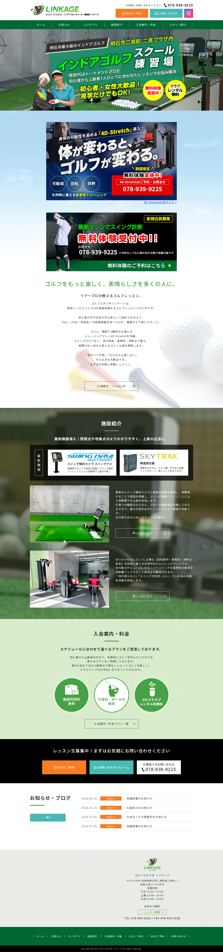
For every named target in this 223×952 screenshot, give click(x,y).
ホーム (41, 25)
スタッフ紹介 (177, 25)
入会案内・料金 (146, 25)
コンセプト (90, 25)
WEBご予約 (134, 13)
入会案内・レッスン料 (111, 386)
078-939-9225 (180, 5)
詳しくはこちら (142, 533)
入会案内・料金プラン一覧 (111, 724)
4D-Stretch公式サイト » (160, 202)
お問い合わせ (168, 13)
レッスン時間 (152, 912)
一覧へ (48, 817)
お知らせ (64, 25)
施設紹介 (116, 25)
